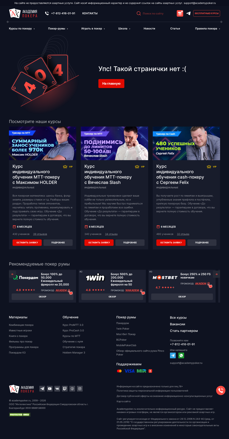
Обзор (42, 296)
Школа (122, 28)
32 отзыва (183, 233)
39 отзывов (40, 233)
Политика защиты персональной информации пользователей (152, 390)
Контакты (90, 13)
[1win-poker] (95, 277)
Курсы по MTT (71, 335)
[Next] (216, 274)
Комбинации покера (21, 324)
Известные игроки (20, 330)
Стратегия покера (74, 346)
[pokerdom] (25, 277)
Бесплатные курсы (207, 13)
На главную (111, 83)
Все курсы (178, 317)
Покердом (122, 323)
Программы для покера (23, 346)
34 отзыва (111, 233)
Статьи (175, 28)
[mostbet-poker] (165, 277)
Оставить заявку (27, 242)
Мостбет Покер (126, 334)
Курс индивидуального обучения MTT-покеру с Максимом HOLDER (36, 174)
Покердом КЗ (17, 352)
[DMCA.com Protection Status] (56, 415)
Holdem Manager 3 (74, 352)
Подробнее (58, 242)
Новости (149, 28)
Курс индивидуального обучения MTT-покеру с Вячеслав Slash (108, 174)
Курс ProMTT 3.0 (73, 324)
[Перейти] (173, 355)
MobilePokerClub (126, 345)
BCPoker (121, 339)
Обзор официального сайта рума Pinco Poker (140, 352)
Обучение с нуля (73, 341)
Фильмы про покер (20, 341)
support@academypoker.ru (200, 2)
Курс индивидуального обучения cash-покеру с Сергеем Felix (180, 174)
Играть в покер (91, 28)
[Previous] (12, 274)
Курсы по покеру (20, 28)
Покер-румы (56, 28)
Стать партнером (184, 331)
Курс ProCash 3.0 (73, 330)
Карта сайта (123, 401)
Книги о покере (18, 335)
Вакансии (177, 324)
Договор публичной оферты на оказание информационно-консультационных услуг (165, 396)
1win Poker (122, 328)
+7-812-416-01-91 (63, 13)
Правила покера (206, 28)
